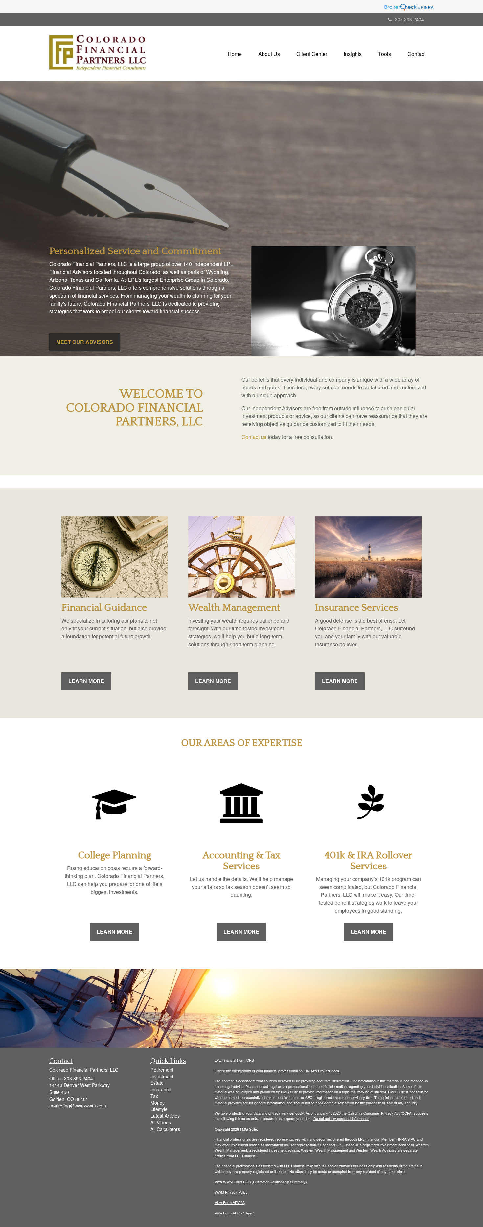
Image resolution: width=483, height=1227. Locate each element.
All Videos (160, 1122)
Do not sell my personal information (341, 1118)
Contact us (254, 436)
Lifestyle (159, 1109)
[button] (269, 54)
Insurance (160, 1089)
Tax (154, 1096)
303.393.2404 (409, 19)
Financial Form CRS (238, 1060)
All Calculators (165, 1129)
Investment (161, 1076)
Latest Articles (165, 1115)
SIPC (411, 1139)
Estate (157, 1083)
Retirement (161, 1069)
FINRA (401, 1139)
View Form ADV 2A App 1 (235, 1212)
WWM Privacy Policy (231, 1192)
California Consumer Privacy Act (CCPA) (380, 1113)
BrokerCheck (328, 1070)
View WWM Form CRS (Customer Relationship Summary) (261, 1181)
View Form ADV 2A (230, 1202)
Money (157, 1102)
